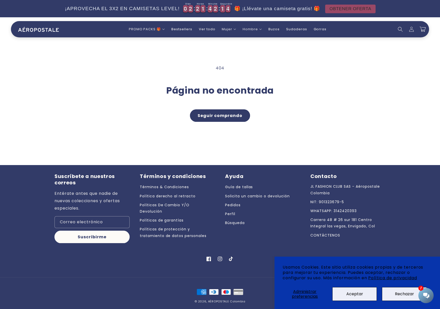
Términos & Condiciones (164, 186)
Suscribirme (92, 237)
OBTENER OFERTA (350, 8)
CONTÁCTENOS (325, 235)
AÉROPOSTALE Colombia (226, 301)
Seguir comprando (220, 116)
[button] (147, 29)
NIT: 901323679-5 (327, 201)
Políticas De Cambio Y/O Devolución (164, 208)
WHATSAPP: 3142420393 (333, 210)
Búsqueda (235, 222)
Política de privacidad (392, 278)
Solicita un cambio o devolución (257, 196)
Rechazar (404, 294)
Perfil (230, 213)
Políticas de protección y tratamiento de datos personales (173, 232)
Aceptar (354, 294)
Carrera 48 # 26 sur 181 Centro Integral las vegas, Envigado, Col (342, 223)
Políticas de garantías (162, 220)
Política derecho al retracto (168, 196)
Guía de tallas (239, 186)
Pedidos (233, 205)
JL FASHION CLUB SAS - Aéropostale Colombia (345, 189)
